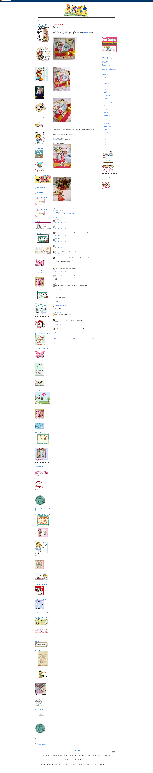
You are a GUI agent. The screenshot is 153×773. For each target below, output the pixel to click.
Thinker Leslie (106, 112)
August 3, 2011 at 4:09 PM (61, 310)
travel (52, 21)
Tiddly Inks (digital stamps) (106, 68)
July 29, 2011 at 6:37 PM (60, 222)
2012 (104, 80)
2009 (104, 145)
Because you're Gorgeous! (108, 121)
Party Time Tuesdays (56, 139)
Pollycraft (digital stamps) (106, 62)
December (105, 83)
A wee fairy (105, 105)
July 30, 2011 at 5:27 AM (60, 228)
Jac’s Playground (58, 312)
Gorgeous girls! (106, 117)
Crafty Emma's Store (70, 130)
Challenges (59, 213)
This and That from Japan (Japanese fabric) (108, 66)
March (105, 139)
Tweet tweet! (106, 124)
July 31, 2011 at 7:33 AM (60, 271)
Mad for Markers (55, 135)
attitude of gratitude (46, 21)
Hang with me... (106, 92)
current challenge (86, 32)
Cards (36, 21)
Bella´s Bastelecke (58, 274)
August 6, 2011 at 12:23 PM (61, 324)
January (105, 142)
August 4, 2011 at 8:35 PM (61, 315)
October (105, 86)
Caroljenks (57, 283)
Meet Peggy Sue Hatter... (58, 24)
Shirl (56, 266)
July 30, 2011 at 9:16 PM (60, 264)
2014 (104, 77)
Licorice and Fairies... (107, 132)
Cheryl (56, 238)
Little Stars (105, 131)
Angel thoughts (106, 118)
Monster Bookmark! (107, 123)
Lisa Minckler (57, 256)
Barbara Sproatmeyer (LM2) (59, 305)
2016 (104, 75)
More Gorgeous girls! (107, 115)
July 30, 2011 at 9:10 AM (60, 241)
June (104, 134)
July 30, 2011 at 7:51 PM (60, 253)
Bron (56, 231)
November (105, 84)
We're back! (105, 129)
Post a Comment (55, 336)
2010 (104, 144)
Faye (56, 219)
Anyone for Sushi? (106, 98)
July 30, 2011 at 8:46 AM (60, 235)
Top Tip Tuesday (55, 140)
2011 (104, 82)
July (104, 91)
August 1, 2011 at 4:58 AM (61, 293)
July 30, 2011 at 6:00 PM (60, 247)
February (105, 140)
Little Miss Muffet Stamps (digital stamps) (108, 59)
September (105, 88)
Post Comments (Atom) (60, 340)
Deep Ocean (55, 138)
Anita (56, 225)
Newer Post (54, 338)
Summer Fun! (106, 113)
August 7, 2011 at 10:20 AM (61, 334)
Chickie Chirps (76, 9)
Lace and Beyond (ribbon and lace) (107, 58)
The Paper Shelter (55, 137)
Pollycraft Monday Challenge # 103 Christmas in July (109, 100)
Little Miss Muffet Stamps (66, 213)
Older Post (92, 338)
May (104, 136)
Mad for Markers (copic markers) (107, 61)
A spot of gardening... (107, 120)
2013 (104, 78)
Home (74, 338)
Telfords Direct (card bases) (106, 65)
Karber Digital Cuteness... (108, 126)
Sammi (56, 327)
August (105, 89)
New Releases (74, 213)
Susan (56, 318)
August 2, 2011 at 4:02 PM (61, 302)
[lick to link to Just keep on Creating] (43, 678)
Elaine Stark (57, 250)
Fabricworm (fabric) (105, 57)
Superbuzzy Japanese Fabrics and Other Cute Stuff (110, 64)
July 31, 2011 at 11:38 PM (61, 281)
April (105, 137)
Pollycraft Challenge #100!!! (108, 127)
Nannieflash (57, 244)
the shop (65, 32)
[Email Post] (64, 212)
